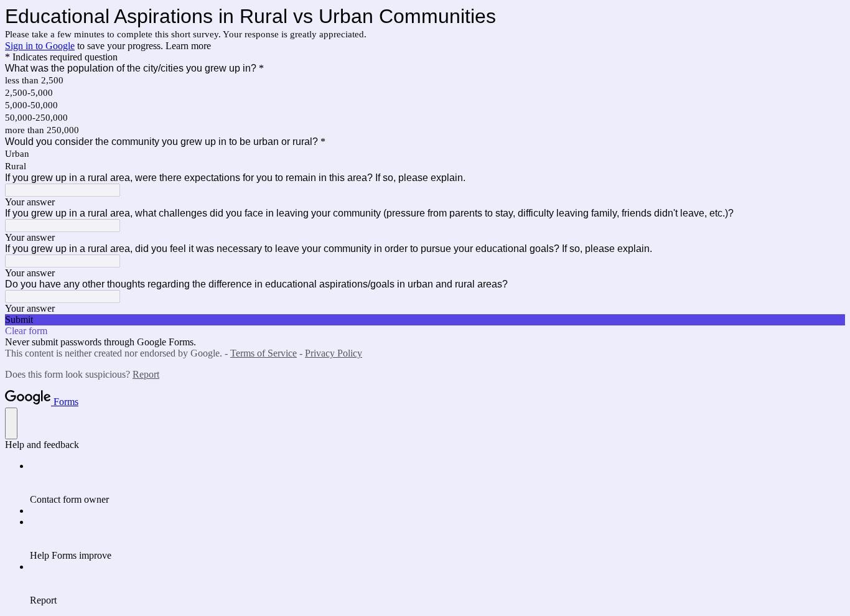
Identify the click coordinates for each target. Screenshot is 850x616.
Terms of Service (263, 353)
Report (146, 374)
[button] (425, 319)
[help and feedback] (11, 423)
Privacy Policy (333, 353)
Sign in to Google (40, 45)
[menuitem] (437, 482)
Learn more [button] (188, 45)
